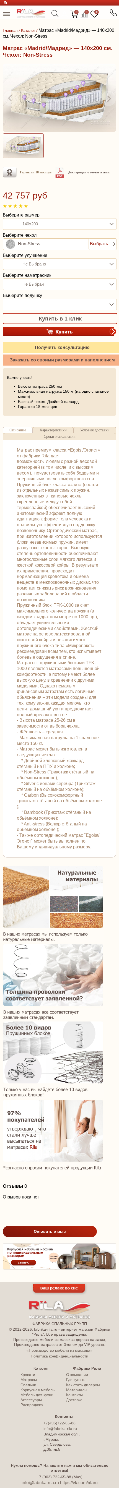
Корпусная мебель (37, 1390)
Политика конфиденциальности (59, 1356)
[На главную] (31, 16)
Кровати (27, 1374)
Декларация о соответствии (89, 172)
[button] (10, 98)
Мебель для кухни (36, 1395)
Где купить (75, 1379)
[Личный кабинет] (64, 14)
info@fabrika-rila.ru (60, 1428)
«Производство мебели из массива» (59, 1350)
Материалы (76, 1390)
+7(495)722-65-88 (59, 1423)
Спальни (28, 1385)
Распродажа (31, 1405)
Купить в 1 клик (60, 319)
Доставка (74, 1400)
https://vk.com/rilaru (79, 1482)
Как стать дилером (83, 1385)
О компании (77, 1374)
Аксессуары (31, 1400)
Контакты (74, 1395)
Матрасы (28, 1379)
